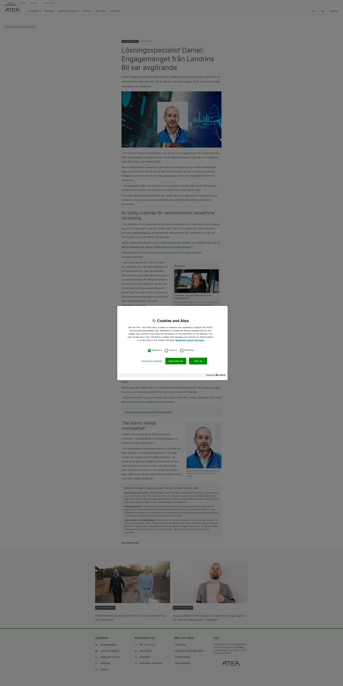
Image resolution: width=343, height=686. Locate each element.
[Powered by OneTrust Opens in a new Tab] (216, 375)
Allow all (198, 361)
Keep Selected (176, 361)
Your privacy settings (151, 360)
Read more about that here (189, 340)
